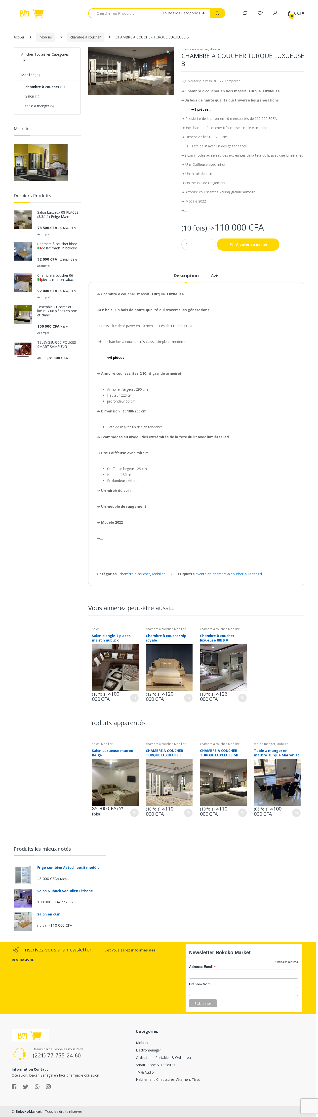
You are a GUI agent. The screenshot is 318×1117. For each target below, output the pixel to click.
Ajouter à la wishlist (201, 81)
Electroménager (148, 1050)
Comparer (232, 81)
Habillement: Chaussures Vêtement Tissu (168, 1079)
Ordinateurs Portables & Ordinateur (164, 1057)
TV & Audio (145, 1072)
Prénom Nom (199, 984)
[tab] (186, 277)
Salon (96, 629)
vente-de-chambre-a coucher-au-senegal (230, 574)
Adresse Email (202, 966)
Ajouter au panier (251, 244)
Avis (215, 275)
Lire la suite (134, 698)
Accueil (19, 37)
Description (186, 275)
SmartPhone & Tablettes (155, 1064)
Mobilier (46, 37)
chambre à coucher (85, 37)
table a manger (264, 744)
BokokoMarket (29, 1111)
